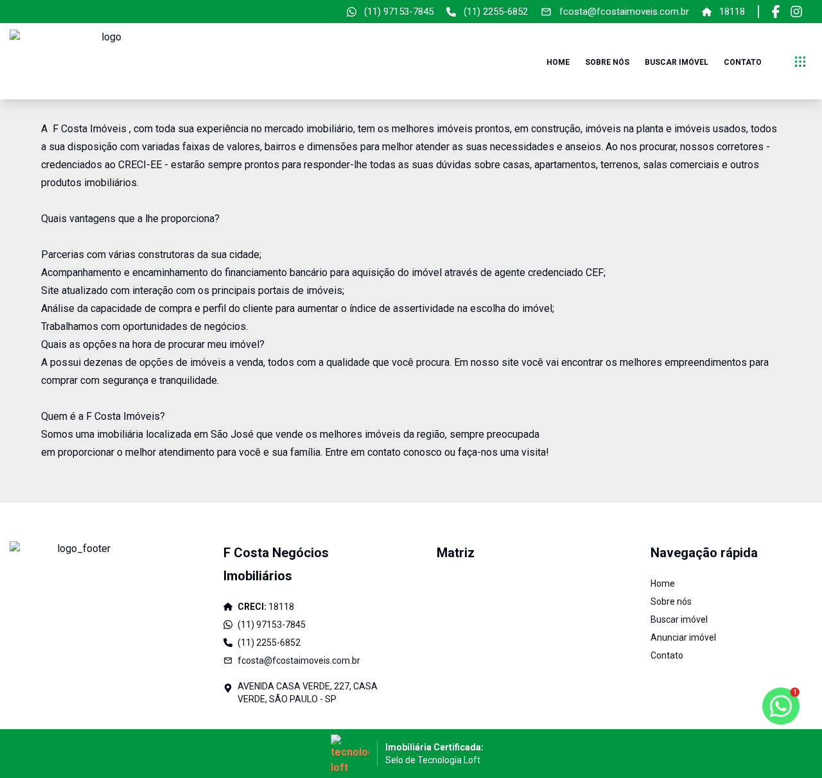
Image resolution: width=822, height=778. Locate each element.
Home (558, 62)
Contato (743, 62)
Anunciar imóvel (683, 637)
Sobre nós (607, 62)
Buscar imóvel (676, 62)
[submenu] (800, 62)
